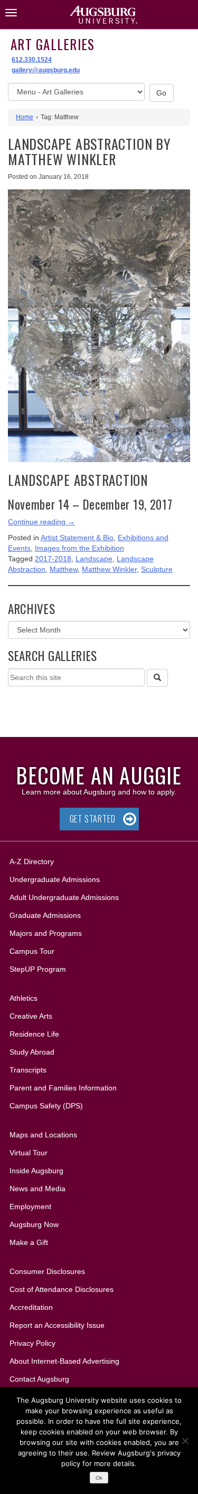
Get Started (93, 818)
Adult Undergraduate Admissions (64, 897)
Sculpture (157, 569)
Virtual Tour (29, 1152)
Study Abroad (32, 1052)
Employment (30, 1206)
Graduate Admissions (45, 915)
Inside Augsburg (36, 1170)
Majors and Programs (45, 932)
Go (161, 93)
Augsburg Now (34, 1224)
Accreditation (31, 1307)
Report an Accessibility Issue (57, 1325)
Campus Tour (32, 951)
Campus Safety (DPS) (46, 1106)
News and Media (37, 1188)
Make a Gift (29, 1242)
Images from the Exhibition (79, 548)
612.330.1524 (32, 59)
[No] (185, 1440)
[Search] (157, 678)
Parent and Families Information (63, 1088)
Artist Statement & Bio (77, 537)
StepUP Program (38, 969)
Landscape (94, 558)
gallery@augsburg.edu (46, 70)
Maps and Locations (43, 1135)
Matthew (64, 569)
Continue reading (41, 522)
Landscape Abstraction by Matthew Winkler (89, 151)
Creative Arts (31, 1016)
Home (24, 117)
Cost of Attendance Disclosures (62, 1289)
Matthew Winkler (109, 569)
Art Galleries (53, 44)
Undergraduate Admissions (55, 879)
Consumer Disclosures (47, 1271)
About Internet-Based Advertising (64, 1361)
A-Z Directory (32, 861)
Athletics (23, 998)
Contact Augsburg (39, 1379)
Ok (99, 1478)
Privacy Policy (32, 1343)
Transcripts (28, 1070)
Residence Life (34, 1034)
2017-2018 (53, 558)
